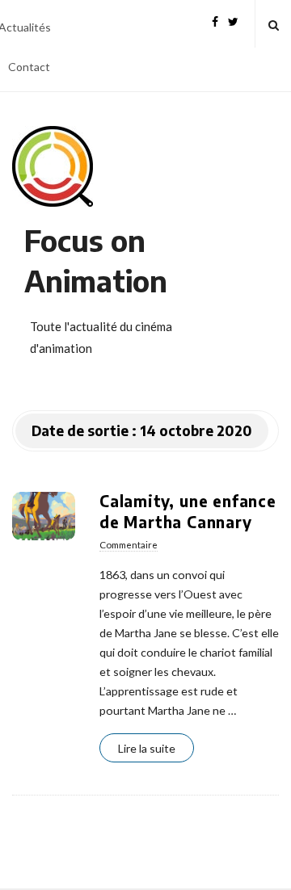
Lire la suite (146, 748)
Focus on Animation (95, 260)
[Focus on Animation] (52, 166)
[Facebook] (215, 20)
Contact (29, 66)
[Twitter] (233, 20)
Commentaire (128, 544)
